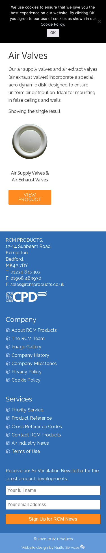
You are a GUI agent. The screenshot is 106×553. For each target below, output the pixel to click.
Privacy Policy (27, 371)
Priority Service (27, 410)
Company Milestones (34, 363)
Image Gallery (27, 346)
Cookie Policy (26, 380)
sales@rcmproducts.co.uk (37, 284)
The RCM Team (28, 338)
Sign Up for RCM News (53, 519)
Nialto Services (67, 547)
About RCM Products (34, 330)
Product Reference (32, 418)
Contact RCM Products (36, 435)
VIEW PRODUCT (29, 197)
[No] (99, 21)
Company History (30, 355)
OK (53, 33)
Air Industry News (30, 443)
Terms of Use (26, 451)
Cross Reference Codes (37, 426)
